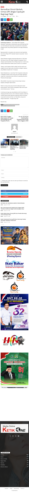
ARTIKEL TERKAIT (11, 136)
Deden (2, 210)
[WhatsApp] (11, 19)
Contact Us (22, 488)
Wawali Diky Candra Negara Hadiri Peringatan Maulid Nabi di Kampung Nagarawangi (14, 148)
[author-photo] (14, 127)
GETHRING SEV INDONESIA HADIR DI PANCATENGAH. (4, 147)
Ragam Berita (3, 460)
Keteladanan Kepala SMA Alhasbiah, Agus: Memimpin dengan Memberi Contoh (24, 147)
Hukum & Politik (4, 458)
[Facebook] (2, 19)
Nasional (2, 462)
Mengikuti (25, 193)
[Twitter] (5, 19)
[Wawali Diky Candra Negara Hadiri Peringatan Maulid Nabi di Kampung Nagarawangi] (14, 142)
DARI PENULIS (18, 136)
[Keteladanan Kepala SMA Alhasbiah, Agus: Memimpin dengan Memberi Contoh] (24, 142)
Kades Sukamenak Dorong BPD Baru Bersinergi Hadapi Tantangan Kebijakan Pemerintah (13, 220)
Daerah (6, 4)
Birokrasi (11, 144)
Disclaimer (6, 488)
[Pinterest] (8, 19)
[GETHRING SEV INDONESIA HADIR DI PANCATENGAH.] (5, 142)
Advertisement (16, 488)
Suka (26, 190)
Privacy (11, 488)
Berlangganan (24, 196)
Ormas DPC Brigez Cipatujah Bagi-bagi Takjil (11, 104)
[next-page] (15, 151)
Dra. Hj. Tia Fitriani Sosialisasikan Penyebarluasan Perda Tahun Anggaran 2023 (22, 118)
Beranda (2, 4)
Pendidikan (3, 464)
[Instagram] (13, 436)
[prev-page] (13, 151)
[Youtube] (18, 436)
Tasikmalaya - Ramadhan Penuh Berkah (7, 105)
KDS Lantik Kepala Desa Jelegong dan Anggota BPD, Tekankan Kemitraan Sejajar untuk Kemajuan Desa (12, 208)
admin (4, 16)
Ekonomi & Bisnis (4, 466)
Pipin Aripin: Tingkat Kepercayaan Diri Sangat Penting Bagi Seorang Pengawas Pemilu (7, 118)
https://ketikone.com (14, 133)
